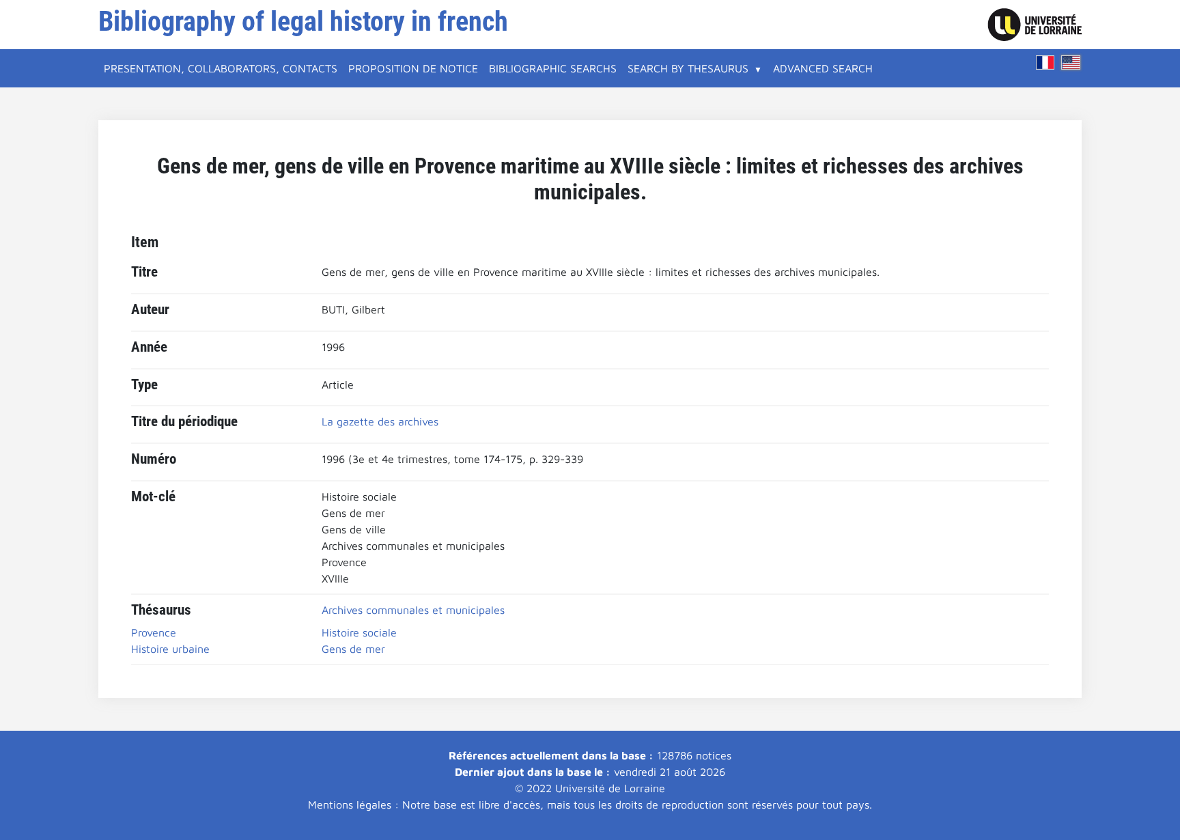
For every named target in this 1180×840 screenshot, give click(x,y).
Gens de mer (353, 649)
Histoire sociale (359, 632)
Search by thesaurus (688, 68)
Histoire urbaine (170, 649)
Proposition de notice (413, 68)
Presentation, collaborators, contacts (220, 68)
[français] (1045, 62)
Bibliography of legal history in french (303, 21)
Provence (153, 632)
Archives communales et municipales (413, 610)
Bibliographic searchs (553, 68)
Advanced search (823, 68)
